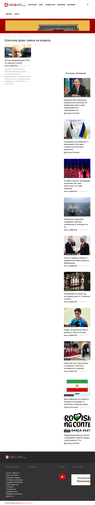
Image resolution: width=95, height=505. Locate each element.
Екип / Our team (12, 475)
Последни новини (70, 254)
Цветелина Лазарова (71, 113)
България (32, 5)
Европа (9, 14)
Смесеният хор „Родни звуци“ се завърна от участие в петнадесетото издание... (76, 365)
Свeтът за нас (69, 395)
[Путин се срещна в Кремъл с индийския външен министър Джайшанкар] (77, 245)
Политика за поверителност (12, 490)
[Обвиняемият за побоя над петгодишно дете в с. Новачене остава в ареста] (77, 281)
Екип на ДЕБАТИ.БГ (11, 66)
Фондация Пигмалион (14, 482)
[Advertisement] (77, 50)
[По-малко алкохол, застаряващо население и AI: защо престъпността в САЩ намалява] (77, 168)
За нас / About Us (12, 473)
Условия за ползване (14, 480)
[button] (87, 5)
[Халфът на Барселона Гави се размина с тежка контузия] (77, 317)
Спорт (16, 14)
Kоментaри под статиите (12, 485)
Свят (41, 5)
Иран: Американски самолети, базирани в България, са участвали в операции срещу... (76, 401)
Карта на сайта (27, 503)
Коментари (50, 5)
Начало (7, 36)
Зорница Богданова (71, 407)
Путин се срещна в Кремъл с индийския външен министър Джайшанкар (76, 260)
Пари (66, 215)
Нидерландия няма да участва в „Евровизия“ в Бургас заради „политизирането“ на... (76, 437)
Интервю (71, 5)
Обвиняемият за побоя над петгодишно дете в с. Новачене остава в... (77, 296)
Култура (67, 359)
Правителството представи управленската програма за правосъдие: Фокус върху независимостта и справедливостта (75, 105)
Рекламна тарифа (13, 477)
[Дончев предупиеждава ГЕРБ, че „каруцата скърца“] (18, 51)
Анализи (61, 5)
